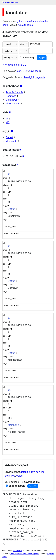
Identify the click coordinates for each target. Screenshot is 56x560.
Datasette (17, 550)
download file (31, 482)
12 (9, 174)
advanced (34, 71)
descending (29, 57)
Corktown (11, 96)
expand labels (16, 485)
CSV (25, 71)
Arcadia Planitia (14, 92)
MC (7, 122)
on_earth (40, 77)
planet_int (28, 77)
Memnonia (11, 141)
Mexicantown (13, 103)
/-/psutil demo (25, 25)
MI (7, 118)
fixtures (15, 2)
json (19, 71)
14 (9, 318)
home (5, 2)
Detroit (9, 137)
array (32, 472)
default (24, 472)
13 (9, 246)
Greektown (12, 99)
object (19, 475)
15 (9, 390)
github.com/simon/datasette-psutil (24, 553)
